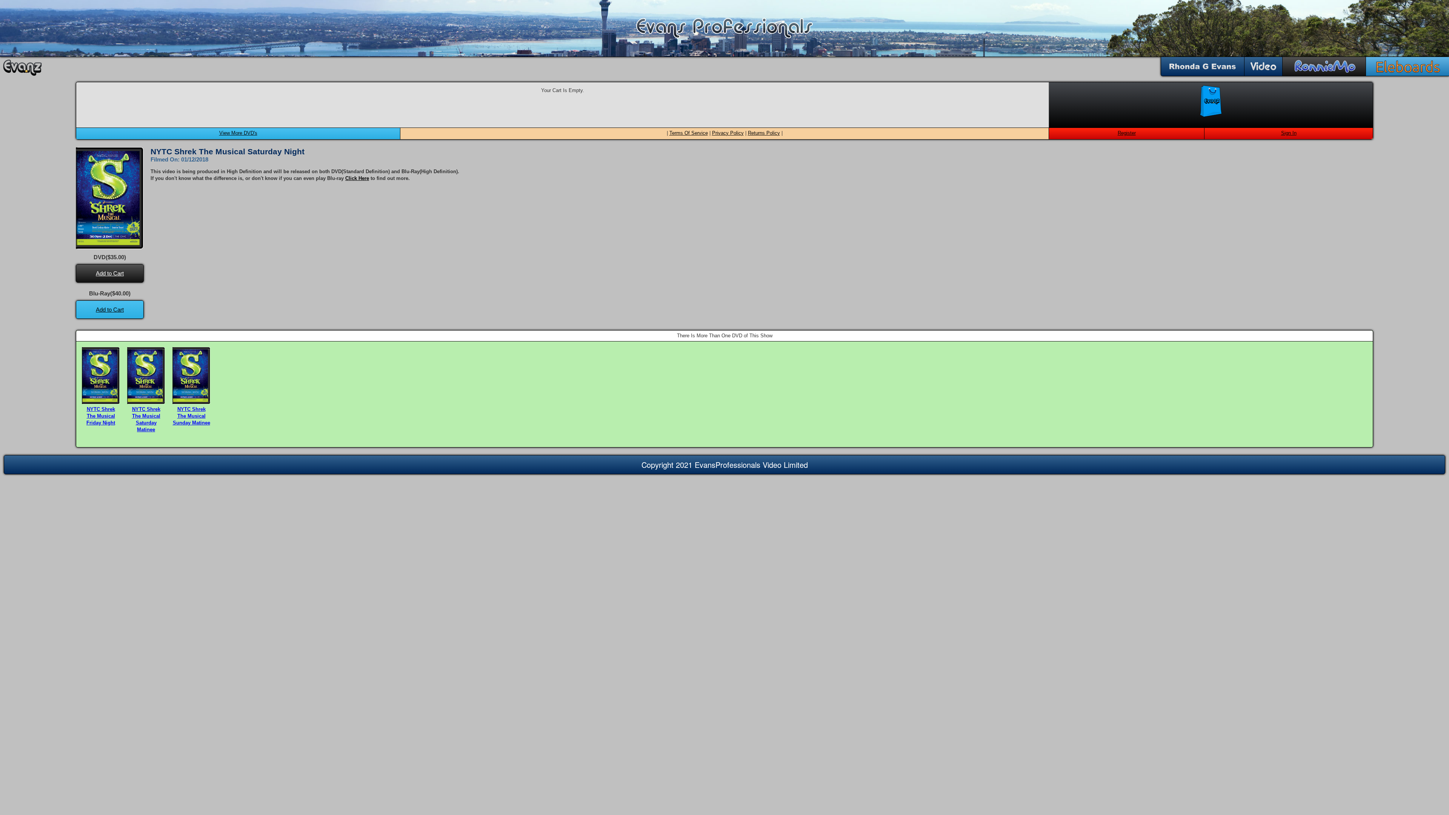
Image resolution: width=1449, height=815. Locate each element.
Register (1127, 133)
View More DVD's (238, 133)
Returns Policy (764, 133)
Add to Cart (110, 273)
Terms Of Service (688, 133)
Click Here (357, 178)
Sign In (1289, 133)
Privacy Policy (728, 133)
